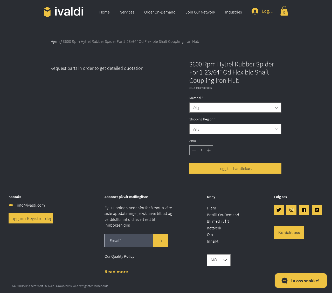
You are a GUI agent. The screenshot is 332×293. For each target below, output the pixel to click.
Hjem (55, 41)
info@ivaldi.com (31, 205)
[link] (284, 11)
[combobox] (235, 108)
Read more (116, 272)
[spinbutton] (201, 150)
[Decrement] (193, 150)
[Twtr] (279, 210)
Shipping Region (202, 119)
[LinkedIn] (317, 210)
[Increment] (209, 150)
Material (196, 98)
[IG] (291, 210)
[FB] (304, 210)
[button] (128, 11)
